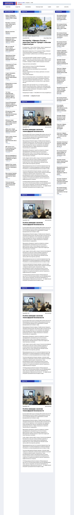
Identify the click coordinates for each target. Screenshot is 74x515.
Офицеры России (35, 95)
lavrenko (49, 127)
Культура (66, 6)
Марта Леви (49, 38)
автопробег (26, 95)
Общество (17, 6)
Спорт (57, 6)
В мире (49, 6)
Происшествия (39, 6)
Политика (8, 6)
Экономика (28, 6)
